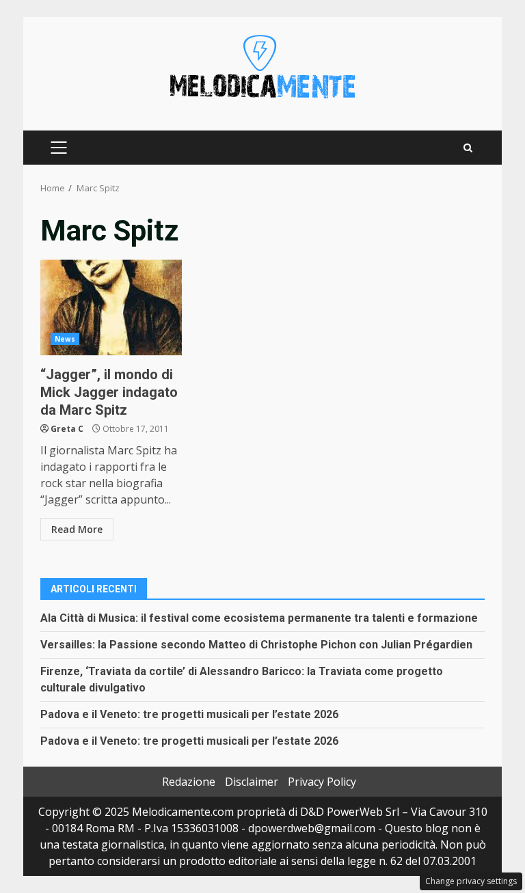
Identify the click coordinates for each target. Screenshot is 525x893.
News (65, 339)
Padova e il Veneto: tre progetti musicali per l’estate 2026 (189, 714)
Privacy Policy (322, 781)
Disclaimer (251, 781)
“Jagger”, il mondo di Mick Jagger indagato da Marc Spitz (111, 307)
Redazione (188, 781)
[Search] (467, 148)
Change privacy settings (471, 881)
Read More (77, 529)
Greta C (67, 429)
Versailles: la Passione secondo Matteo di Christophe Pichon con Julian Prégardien (256, 644)
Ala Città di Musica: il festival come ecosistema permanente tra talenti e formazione (259, 618)
